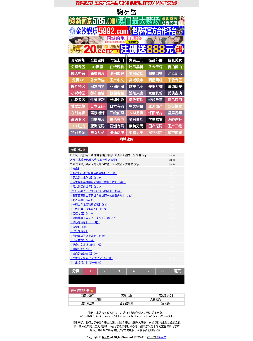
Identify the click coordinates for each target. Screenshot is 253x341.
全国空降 (97, 60)
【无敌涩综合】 (165, 295)
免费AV (78, 80)
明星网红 (155, 80)
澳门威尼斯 (87, 303)
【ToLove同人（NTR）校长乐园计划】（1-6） (96, 191)
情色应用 (175, 100)
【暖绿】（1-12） (79, 226)
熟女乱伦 (97, 133)
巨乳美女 (175, 60)
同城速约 (126, 139)
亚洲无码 (97, 126)
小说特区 (78, 93)
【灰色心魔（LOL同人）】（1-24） (89, 209)
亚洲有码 (117, 126)
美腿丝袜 (155, 87)
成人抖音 (78, 74)
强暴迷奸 (97, 113)
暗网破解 (117, 74)
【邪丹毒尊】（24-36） (83, 200)
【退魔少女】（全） (81, 249)
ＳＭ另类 (136, 113)
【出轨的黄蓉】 (79, 231)
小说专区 (78, 100)
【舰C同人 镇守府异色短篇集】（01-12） (93, 173)
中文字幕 (136, 106)
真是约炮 (78, 60)
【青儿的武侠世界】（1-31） (86, 186)
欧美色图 (136, 87)
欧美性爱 (175, 106)
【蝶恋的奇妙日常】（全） (85, 253)
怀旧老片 (155, 113)
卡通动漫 (117, 133)
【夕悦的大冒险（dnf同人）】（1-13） (91, 258)
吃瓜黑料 (136, 67)
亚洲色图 (117, 87)
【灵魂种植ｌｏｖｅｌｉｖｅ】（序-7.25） (94, 218)
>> (163, 271)
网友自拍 (97, 87)
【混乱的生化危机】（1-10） (86, 177)
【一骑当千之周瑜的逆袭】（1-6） (89, 204)
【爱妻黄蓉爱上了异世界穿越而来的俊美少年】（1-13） (102, 195)
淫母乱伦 (175, 74)
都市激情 (97, 93)
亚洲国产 (155, 106)
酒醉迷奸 (175, 120)
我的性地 (152, 337)
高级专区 (78, 120)
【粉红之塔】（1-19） (82, 213)
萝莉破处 (136, 74)
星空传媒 (175, 133)
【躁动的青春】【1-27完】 (85, 222)
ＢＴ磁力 (78, 126)
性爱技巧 (97, 100)
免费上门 (136, 60)
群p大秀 (165, 303)
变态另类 (136, 133)
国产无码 (155, 126)
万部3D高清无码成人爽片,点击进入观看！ (94, 159)
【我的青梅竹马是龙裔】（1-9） (88, 235)
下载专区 (175, 80)
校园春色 (117, 93)
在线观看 (117, 67)
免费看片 (97, 74)
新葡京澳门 (87, 295)
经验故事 (155, 100)
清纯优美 (175, 87)
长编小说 (117, 100)
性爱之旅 (78, 106)
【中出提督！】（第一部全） (86, 262)
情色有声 (117, 120)
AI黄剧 (97, 67)
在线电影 (78, 113)
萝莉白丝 (136, 120)
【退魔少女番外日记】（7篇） (87, 244)
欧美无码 (136, 126)
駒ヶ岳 (126, 12)
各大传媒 (155, 67)
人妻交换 (155, 299)
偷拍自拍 (155, 74)
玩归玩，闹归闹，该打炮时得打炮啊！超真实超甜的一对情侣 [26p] (108, 155)
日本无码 (97, 106)
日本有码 (117, 106)
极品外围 (155, 60)
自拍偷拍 (175, 67)
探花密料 (155, 133)
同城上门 (117, 60)
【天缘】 (75, 168)
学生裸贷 (155, 120)
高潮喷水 (136, 80)
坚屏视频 (175, 113)
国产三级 (175, 126)
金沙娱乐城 (126, 303)
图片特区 (78, 87)
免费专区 (78, 67)
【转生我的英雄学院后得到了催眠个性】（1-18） (98, 182)
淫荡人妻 (136, 93)
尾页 (177, 271)
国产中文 (117, 80)
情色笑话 (136, 100)
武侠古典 (175, 93)
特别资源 (78, 133)
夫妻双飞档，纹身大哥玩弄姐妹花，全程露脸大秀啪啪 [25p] (105, 164)
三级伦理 (117, 113)
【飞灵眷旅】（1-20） (82, 240)
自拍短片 (97, 120)
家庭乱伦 (155, 93)
